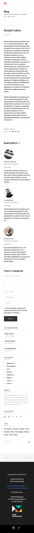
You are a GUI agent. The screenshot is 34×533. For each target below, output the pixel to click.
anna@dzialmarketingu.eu (17, 486)
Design (6, 129)
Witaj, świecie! (9, 333)
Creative (16, 429)
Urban (9, 383)
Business (9, 429)
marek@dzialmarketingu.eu (17, 488)
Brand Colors (12, 30)
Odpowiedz (7, 167)
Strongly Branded (10, 348)
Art (5, 429)
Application (10, 363)
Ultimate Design (10, 341)
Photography (23, 14)
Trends (11, 435)
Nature (9, 377)
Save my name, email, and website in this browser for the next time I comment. (15, 310)
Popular (26, 432)
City (5, 16)
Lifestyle (12, 129)
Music (12, 432)
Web (15, 435)
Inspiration (10, 375)
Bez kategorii (11, 366)
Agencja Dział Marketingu (11, 14)
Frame (27, 429)
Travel (9, 380)
